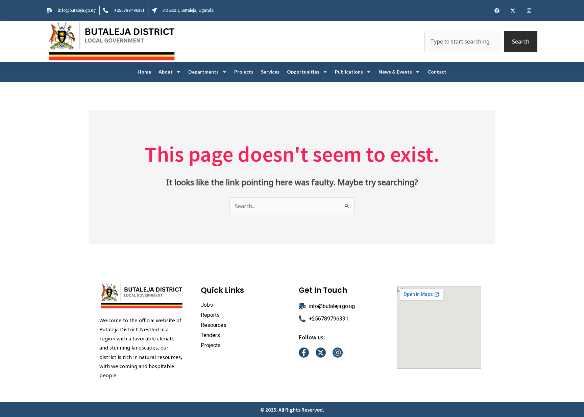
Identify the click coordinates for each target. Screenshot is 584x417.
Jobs (207, 305)
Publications (349, 72)
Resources (213, 325)
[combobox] (462, 41)
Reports (210, 315)
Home (144, 72)
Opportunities (303, 72)
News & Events (395, 72)
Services (270, 72)
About (166, 72)
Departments (203, 72)
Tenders (210, 335)
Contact (437, 72)
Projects (243, 72)
